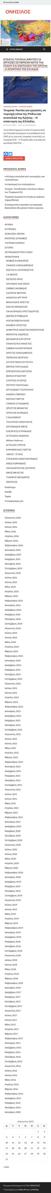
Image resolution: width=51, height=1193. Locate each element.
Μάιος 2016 (10, 1079)
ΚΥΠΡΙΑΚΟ (10, 229)
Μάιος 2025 (10, 586)
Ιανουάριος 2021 (13, 821)
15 (38, 1142)
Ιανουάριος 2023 (13, 711)
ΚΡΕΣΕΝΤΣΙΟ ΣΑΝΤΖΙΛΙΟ (19, 371)
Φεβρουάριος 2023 (14, 706)
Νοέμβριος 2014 (12, 1103)
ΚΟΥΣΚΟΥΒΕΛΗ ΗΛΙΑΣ (18, 320)
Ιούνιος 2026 (11, 527)
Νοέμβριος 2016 (12, 1052)
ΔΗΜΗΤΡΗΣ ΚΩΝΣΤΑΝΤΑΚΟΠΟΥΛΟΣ (25, 330)
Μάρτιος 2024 (11, 651)
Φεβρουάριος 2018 (14, 983)
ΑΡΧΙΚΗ (9, 224)
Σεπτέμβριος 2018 (13, 950)
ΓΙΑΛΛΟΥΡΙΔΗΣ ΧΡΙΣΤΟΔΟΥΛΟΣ (22, 311)
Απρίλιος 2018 (12, 974)
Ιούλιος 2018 (11, 960)
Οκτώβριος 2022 (13, 725)
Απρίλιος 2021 (12, 808)
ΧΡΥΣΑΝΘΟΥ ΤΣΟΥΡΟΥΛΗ (19, 389)
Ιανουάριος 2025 (13, 605)
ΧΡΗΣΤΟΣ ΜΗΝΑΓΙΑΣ (17, 408)
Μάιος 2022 (10, 748)
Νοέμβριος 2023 (12, 669)
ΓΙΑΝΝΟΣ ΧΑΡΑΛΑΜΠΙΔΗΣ (19, 265)
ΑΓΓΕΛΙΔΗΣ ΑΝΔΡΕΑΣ (17, 435)
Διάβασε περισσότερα (13, 157)
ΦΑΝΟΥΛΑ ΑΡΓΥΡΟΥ (16, 297)
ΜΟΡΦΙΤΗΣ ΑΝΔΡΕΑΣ (17, 334)
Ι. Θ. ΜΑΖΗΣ (12, 274)
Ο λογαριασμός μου (14, 501)
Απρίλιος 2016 (12, 1084)
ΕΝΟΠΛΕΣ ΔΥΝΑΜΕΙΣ (16, 238)
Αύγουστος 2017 (13, 1010)
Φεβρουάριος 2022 (14, 762)
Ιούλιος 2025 (11, 577)
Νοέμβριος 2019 (12, 886)
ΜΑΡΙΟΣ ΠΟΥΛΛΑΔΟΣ (17, 366)
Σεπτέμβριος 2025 (13, 568)
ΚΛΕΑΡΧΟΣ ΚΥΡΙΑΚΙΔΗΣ (19, 431)
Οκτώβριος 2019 (13, 891)
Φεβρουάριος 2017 (14, 1038)
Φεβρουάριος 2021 (14, 817)
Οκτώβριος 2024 (13, 619)
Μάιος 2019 (10, 914)
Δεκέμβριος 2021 (13, 771)
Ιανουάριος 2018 (13, 987)
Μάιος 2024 (10, 642)
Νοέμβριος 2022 (12, 720)
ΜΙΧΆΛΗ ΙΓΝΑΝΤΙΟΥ (16, 376)
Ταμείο (8, 496)
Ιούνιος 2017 (11, 1020)
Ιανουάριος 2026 (13, 550)
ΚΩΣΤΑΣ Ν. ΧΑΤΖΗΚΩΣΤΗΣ (20, 270)
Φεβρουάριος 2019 (14, 927)
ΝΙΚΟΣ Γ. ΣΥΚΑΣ (14, 454)
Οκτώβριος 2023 (13, 674)
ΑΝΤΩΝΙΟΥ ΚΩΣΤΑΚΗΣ (18, 283)
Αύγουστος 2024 (13, 628)
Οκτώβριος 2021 (13, 780)
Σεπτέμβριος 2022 (13, 729)
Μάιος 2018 (10, 969)
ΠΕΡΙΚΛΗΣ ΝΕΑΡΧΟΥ (17, 357)
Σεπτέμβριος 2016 (13, 1061)
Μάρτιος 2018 (11, 978)
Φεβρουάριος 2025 (14, 600)
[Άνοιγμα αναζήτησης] (44, 49)
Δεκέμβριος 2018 (13, 937)
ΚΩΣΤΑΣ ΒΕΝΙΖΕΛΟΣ (17, 306)
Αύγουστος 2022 (13, 734)
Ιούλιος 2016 (11, 1070)
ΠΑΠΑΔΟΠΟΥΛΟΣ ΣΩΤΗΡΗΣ (20, 468)
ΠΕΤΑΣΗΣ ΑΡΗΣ (14, 279)
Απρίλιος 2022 (12, 752)
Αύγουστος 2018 (13, 955)
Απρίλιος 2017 (12, 1029)
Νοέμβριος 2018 (12, 941)
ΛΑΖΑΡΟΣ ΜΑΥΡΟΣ (16, 293)
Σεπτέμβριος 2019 (13, 895)
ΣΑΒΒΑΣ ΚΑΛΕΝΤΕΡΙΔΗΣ (19, 348)
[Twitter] (10, 152)
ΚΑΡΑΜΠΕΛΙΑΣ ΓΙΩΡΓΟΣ (18, 449)
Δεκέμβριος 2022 (13, 715)
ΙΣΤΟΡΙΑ (9, 247)
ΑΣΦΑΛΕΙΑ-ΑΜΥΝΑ (10, 107)
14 (32, 1142)
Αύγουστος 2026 (13, 517)
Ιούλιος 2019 (11, 904)
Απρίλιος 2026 (12, 536)
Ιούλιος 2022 (11, 739)
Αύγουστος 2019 (13, 900)
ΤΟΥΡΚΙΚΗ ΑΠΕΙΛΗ (25, 107)
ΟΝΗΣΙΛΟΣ (18, 11)
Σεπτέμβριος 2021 (13, 785)
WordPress (24, 1189)
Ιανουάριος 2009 (13, 1112)
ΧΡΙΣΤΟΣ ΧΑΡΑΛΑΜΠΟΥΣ (19, 353)
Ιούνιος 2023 (11, 692)
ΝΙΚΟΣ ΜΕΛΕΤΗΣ (15, 472)
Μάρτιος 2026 (11, 540)
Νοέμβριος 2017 (12, 997)
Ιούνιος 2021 (11, 798)
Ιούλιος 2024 (11, 633)
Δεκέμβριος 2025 (13, 554)
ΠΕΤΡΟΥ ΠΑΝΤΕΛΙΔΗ (17, 385)
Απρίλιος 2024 (12, 646)
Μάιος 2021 (10, 803)
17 (6, 1148)
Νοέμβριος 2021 (12, 775)
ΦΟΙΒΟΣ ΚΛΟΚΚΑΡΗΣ (17, 260)
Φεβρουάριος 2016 (14, 1093)
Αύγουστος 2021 (13, 789)
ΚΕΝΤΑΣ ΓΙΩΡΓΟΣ (15, 399)
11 (13, 1142)
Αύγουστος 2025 (13, 573)
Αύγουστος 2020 (13, 844)
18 (13, 1148)
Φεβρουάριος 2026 (14, 545)
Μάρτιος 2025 (11, 596)
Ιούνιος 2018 (11, 964)
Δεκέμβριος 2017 (13, 992)
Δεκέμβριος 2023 (13, 665)
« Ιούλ (6, 1167)
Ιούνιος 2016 (11, 1075)
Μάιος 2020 (10, 858)
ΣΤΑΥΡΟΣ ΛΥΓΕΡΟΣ (16, 380)
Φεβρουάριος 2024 (14, 656)
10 (6, 1142)
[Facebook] (6, 152)
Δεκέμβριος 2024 (13, 609)
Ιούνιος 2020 (11, 854)
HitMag (35, 1189)
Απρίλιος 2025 (12, 591)
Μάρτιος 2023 (11, 702)
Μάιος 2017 (10, 1024)
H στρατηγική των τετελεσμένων (20, 184)
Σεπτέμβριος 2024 (13, 623)
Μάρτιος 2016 (11, 1089)
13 (25, 1142)
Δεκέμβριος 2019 (13, 881)
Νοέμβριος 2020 (12, 831)
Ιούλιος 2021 (11, 794)
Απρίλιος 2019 (12, 918)
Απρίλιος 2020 (12, 863)
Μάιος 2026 (10, 531)
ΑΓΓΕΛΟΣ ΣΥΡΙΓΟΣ (16, 445)
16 (44, 1142)
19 (19, 1148)
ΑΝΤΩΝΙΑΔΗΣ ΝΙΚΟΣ (16, 426)
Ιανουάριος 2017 (13, 1043)
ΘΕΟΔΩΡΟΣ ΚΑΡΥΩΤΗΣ (18, 339)
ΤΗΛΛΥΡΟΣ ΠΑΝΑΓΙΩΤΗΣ (19, 422)
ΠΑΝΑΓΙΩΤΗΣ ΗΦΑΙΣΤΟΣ (19, 343)
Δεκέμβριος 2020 (13, 826)
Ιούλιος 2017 (11, 1015)
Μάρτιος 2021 (11, 812)
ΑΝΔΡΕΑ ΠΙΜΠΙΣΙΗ (15, 394)
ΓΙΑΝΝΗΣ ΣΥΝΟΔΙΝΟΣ (17, 403)
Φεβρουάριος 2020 (14, 872)
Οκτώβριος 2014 (13, 1107)
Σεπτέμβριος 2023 (13, 679)
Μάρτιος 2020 (11, 868)
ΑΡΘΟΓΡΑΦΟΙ (12, 256)
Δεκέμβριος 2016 (13, 1047)
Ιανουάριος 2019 (13, 932)
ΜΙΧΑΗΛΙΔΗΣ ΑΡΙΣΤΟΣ (17, 302)
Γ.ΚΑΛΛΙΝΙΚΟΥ (13, 417)
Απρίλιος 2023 (12, 697)
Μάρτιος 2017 (11, 1033)
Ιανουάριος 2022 (13, 766)
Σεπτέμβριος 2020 (13, 840)
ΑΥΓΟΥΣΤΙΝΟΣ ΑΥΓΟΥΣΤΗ (19, 362)
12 (19, 1142)
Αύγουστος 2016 (13, 1066)
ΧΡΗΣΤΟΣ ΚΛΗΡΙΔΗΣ (17, 412)
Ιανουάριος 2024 (13, 660)
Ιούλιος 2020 (11, 849)
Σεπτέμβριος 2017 (13, 1006)
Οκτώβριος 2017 (13, 1001)
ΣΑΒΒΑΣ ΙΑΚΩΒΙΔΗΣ (16, 288)
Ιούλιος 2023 (11, 688)
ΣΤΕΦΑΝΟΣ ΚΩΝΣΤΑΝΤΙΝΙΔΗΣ (22, 459)
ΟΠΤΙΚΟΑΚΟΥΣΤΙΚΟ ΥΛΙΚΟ (18, 252)
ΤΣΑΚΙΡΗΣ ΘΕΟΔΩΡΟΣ (18, 477)
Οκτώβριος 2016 (13, 1056)
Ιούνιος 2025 (11, 582)
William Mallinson (14, 440)
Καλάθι (8, 491)
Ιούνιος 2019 (11, 909)
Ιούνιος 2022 (11, 743)
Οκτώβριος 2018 (13, 946)
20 (25, 1148)
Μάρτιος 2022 (11, 757)
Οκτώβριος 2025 (13, 563)
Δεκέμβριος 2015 (13, 1098)
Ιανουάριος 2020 (13, 877)
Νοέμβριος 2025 (12, 559)
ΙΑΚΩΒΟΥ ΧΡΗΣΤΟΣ (16, 325)
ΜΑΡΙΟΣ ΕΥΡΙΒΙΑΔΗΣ (17, 316)
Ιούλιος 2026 (11, 522)
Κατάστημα (10, 487)
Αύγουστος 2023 (13, 683)
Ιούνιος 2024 (11, 637)
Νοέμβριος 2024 (12, 614)
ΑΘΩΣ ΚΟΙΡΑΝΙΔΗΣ (16, 463)
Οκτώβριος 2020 (13, 835)
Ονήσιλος (32, 125)
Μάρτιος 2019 (11, 923)
